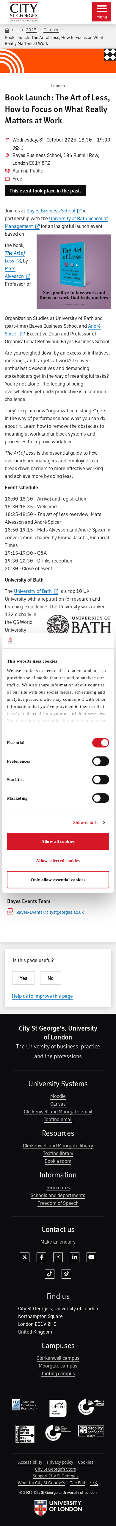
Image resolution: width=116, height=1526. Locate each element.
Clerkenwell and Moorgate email (58, 1111)
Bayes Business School (50, 210)
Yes (23, 978)
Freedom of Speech (58, 1202)
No (51, 978)
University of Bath (33, 591)
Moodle (58, 1096)
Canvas (58, 1103)
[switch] (100, 761)
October (51, 29)
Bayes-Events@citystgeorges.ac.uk (50, 912)
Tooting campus (58, 1373)
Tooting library (58, 1153)
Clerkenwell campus (58, 1357)
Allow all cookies (58, 841)
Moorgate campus (58, 1365)
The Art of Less (15, 256)
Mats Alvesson (14, 272)
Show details (85, 822)
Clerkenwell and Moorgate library (58, 1145)
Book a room (58, 1160)
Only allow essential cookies (58, 879)
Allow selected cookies (58, 860)
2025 (31, 29)
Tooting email (58, 1119)
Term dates (58, 1187)
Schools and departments (58, 1195)
